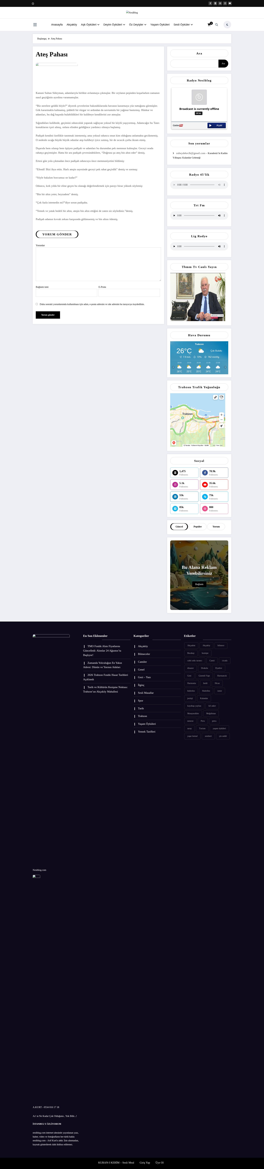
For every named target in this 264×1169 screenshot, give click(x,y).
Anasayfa (57, 24)
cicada (224, 660)
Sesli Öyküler (182, 24)
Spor (140, 700)
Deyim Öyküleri (112, 24)
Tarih (141, 708)
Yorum (216, 526)
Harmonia (191, 683)
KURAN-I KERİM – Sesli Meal (116, 1162)
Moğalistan (211, 713)
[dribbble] (220, 3)
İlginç (141, 685)
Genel (141, 669)
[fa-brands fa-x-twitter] (215, 3)
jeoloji (190, 698)
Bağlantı (199, 584)
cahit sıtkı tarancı (194, 660)
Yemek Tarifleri (146, 731)
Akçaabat (191, 645)
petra (214, 721)
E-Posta (102, 287)
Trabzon (142, 716)
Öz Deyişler (136, 24)
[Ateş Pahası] (57, 76)
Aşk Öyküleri (88, 24)
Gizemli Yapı (204, 676)
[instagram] (225, 3)
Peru (203, 721)
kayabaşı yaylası (194, 706)
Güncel (179, 526)
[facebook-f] (210, 3)
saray (189, 728)
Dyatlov (218, 668)
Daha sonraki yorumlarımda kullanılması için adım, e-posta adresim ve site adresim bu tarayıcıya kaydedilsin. (92, 304)
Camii (212, 660)
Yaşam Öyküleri (160, 24)
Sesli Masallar (146, 692)
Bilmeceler (144, 653)
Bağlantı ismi (42, 287)
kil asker (212, 706)
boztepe (205, 653)
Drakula (204, 668)
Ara (199, 53)
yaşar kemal (192, 736)
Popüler (198, 526)
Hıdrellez (206, 691)
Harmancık (222, 676)
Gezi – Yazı (144, 677)
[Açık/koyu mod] (227, 24)
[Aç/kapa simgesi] (35, 25)
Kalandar (204, 698)
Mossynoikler (193, 713)
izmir (219, 691)
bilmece (221, 645)
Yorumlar (40, 245)
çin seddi (223, 736)
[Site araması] (216, 24)
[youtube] (230, 3)
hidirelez (191, 691)
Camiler (142, 661)
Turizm (202, 728)
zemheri (208, 736)
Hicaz (217, 683)
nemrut (190, 721)
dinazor (190, 668)
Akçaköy (72, 24)
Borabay (190, 653)
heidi (205, 683)
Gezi (189, 676)
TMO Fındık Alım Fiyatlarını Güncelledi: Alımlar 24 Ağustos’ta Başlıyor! (102, 651)
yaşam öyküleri (219, 728)
